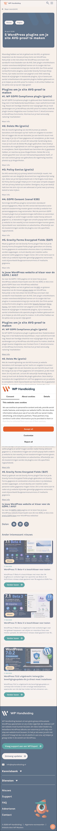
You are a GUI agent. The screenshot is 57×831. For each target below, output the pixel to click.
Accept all (28, 429)
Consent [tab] (10, 396)
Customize (28, 435)
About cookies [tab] (28, 396)
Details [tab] (47, 396)
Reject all (28, 442)
